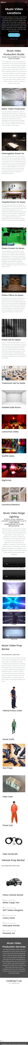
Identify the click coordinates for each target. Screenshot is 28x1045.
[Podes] (3, 2)
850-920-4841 (14, 39)
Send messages (14, 35)
